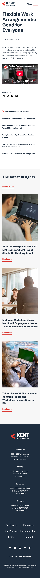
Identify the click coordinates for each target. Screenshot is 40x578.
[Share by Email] (16, 96)
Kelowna (20, 484)
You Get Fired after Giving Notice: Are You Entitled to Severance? (18, 145)
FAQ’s (11, 537)
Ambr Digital (29, 567)
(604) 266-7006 (20, 459)
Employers (11, 525)
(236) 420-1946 (20, 493)
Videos (5, 39)
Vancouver (20, 449)
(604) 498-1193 (20, 476)
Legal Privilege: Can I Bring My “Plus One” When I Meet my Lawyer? (19, 126)
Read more (7, 259)
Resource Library (29, 531)
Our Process (11, 531)
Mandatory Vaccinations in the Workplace (18, 118)
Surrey (20, 466)
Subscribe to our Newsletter (20, 556)
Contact (29, 537)
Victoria (20, 501)
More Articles (8, 186)
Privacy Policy (11, 567)
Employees (28, 525)
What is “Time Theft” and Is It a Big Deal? (18, 154)
